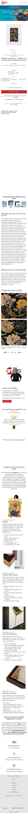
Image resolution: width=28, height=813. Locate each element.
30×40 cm (14, 79)
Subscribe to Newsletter (13, 795)
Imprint (14, 789)
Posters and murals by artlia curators (14, 55)
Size (14, 77)
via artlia (7, 401)
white (11, 73)
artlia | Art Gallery (13, 776)
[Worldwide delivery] (14, 765)
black (17, 73)
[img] (14, 411)
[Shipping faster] (14, 742)
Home (13, 52)
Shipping (11, 65)
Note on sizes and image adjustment (14, 104)
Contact (14, 785)
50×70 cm (22, 79)
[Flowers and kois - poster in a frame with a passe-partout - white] (1, 192)
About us (14, 783)
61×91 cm (14, 83)
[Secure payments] (14, 754)
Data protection (14, 792)
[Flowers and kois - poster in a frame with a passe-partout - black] (3, 192)
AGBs (14, 787)
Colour (14, 70)
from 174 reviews (13, 413)
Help (13, 779)
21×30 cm (5, 79)
